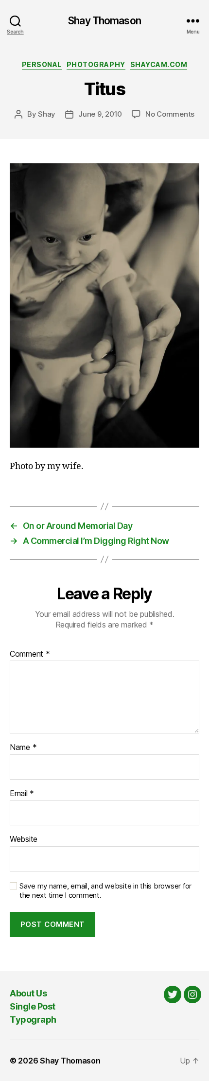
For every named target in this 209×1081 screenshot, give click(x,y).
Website (23, 839)
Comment (30, 654)
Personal (42, 64)
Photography (96, 64)
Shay (46, 114)
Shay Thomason (104, 21)
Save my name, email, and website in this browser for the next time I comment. (105, 891)
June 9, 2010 (100, 114)
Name (23, 747)
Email (22, 793)
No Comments (169, 114)
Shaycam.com (159, 64)
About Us (28, 993)
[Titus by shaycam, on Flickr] (104, 305)
